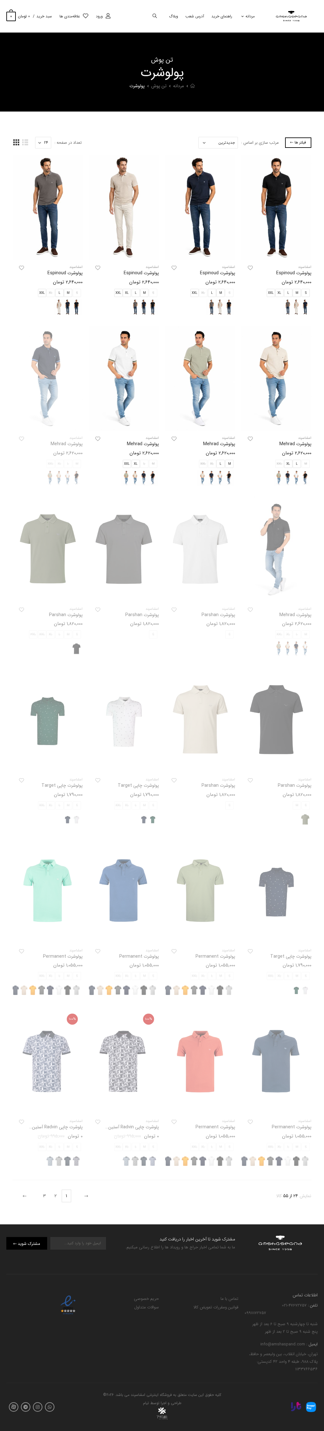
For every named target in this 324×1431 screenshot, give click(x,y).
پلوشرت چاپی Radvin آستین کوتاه (129, 1127)
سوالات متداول (146, 1307)
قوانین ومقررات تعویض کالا (215, 1307)
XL (279, 293)
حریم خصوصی (146, 1298)
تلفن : (312, 1305)
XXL (271, 293)
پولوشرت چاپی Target (138, 785)
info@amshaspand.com (282, 1344)
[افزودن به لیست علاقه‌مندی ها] (250, 268)
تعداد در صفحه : (68, 143)
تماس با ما (229, 1298)
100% (148, 1019)
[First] (85, 1196)
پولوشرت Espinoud (293, 273)
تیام (146, 1403)
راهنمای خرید (221, 16)
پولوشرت (137, 85)
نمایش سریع (276, 252)
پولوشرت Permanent (215, 956)
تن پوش (158, 85)
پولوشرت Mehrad (295, 443)
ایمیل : (311, 1344)
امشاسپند (304, 267)
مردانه (250, 16)
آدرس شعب (194, 16)
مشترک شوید (29, 1243)
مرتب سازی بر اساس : (260, 143)
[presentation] (235, 990)
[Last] (25, 1196)
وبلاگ (173, 16)
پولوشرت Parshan (218, 614)
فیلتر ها (300, 142)
